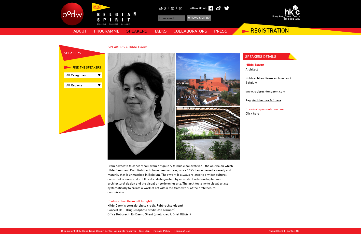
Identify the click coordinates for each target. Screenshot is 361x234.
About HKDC (276, 231)
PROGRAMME (106, 31)
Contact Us (293, 231)
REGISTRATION (269, 31)
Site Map (144, 231)
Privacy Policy (161, 231)
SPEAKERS (136, 31)
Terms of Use (182, 231)
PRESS (220, 31)
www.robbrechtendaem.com (265, 92)
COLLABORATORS (190, 31)
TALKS (160, 31)
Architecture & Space (266, 101)
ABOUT (80, 31)
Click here (252, 114)
